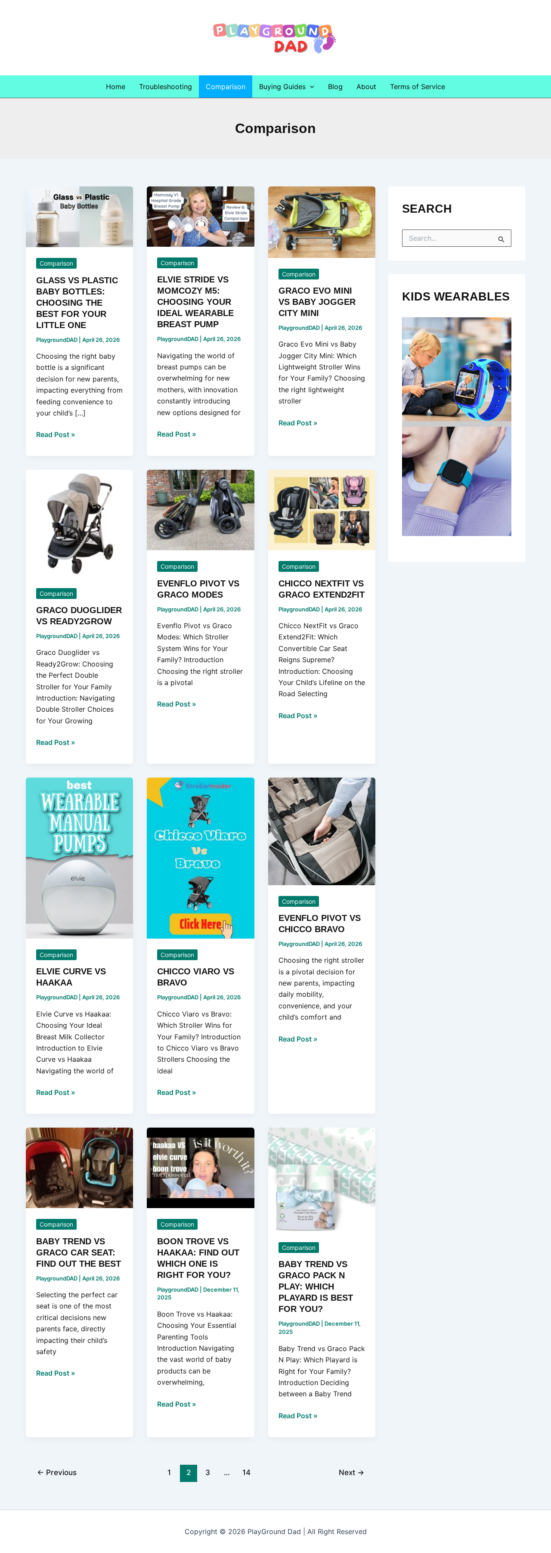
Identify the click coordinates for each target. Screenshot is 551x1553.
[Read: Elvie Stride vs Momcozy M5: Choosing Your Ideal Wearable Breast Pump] (200, 215)
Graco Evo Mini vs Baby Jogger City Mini (317, 302)
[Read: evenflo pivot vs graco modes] (200, 509)
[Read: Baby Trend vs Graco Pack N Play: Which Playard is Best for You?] (321, 1179)
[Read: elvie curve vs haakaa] (79, 857)
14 (246, 1472)
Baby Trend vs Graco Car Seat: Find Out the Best (78, 1252)
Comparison (225, 86)
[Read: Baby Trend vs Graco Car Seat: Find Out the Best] (79, 1167)
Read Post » (55, 435)
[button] (310, 86)
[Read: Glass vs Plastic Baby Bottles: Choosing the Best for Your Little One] (79, 216)
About (366, 86)
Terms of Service (417, 86)
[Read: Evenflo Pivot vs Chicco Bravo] (321, 830)
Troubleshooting (165, 86)
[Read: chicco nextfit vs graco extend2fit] (321, 509)
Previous (57, 1472)
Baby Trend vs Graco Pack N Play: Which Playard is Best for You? (316, 1286)
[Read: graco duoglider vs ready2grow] (79, 522)
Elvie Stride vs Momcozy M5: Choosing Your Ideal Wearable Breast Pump (195, 302)
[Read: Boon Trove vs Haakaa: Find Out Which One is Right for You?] (200, 1167)
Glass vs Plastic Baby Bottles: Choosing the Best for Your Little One (77, 303)
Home (115, 86)
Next (351, 1472)
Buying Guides (282, 86)
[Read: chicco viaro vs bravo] (200, 857)
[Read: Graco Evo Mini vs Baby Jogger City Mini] (321, 221)
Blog (335, 86)
